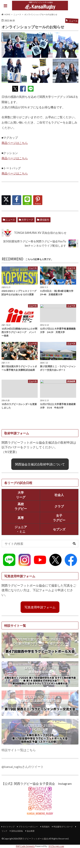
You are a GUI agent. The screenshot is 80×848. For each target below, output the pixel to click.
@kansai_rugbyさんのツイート (23, 766)
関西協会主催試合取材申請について (40, 464)
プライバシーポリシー (28, 826)
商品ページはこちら (15, 143)
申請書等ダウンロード (63, 826)
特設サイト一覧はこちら (19, 750)
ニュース (10, 219)
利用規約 (46, 826)
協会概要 (31, 831)
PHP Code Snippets (25, 846)
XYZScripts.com (56, 846)
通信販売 (44, 219)
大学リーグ (27, 219)
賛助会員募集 (17, 831)
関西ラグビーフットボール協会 (33, 838)
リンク (4, 831)
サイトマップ (9, 826)
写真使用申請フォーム (40, 607)
